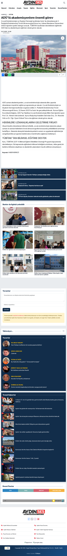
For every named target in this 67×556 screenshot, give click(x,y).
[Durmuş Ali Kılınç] (6, 386)
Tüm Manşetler (40, 534)
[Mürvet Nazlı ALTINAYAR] (6, 369)
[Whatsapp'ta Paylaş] (9, 74)
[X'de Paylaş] (6, 74)
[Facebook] (28, 519)
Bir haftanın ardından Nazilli (20, 370)
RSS (8, 548)
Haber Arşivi (39, 538)
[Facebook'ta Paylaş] (3, 74)
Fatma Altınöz (16, 359)
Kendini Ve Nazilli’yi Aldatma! (20, 378)
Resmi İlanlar (62, 8)
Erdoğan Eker (16, 376)
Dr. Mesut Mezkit (17, 342)
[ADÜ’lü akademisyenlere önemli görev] (33, 54)
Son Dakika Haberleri (9, 538)
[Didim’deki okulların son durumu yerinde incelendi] (18, 263)
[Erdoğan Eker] (6, 377)
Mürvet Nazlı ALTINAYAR (19, 368)
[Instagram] (35, 519)
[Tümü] (63, 331)
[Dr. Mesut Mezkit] (6, 344)
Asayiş (19, 8)
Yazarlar (53, 8)
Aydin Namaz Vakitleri (9, 529)
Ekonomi (40, 8)
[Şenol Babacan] (6, 352)
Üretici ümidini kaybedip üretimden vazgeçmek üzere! (29, 387)
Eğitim (32, 8)
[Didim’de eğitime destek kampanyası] (18, 239)
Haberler (4, 14)
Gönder (6, 309)
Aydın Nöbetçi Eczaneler (10, 525)
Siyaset (4, 8)
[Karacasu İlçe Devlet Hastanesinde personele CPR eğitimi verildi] (49, 239)
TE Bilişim (37, 553)
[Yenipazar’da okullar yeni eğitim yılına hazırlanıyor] (49, 216)
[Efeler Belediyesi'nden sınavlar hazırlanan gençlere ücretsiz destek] (18, 216)
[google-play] (38, 542)
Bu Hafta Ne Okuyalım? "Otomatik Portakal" (25, 362)
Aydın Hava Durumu (42, 525)
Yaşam (25, 8)
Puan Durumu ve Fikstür (9, 534)
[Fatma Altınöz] (6, 361)
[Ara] (64, 3)
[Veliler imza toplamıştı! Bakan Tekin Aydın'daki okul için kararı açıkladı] (49, 263)
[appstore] (28, 542)
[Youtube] (38, 519)
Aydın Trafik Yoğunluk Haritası (44, 529)
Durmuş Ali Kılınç (17, 385)
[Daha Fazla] (12, 74)
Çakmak (13, 353)
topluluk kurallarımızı (18, 315)
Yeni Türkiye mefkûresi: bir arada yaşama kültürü (26, 345)
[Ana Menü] (2, 3)
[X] (32, 519)
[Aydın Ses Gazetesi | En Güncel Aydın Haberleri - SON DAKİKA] (33, 2)
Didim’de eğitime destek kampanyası (14, 249)
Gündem (12, 8)
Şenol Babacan (16, 351)
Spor (46, 8)
